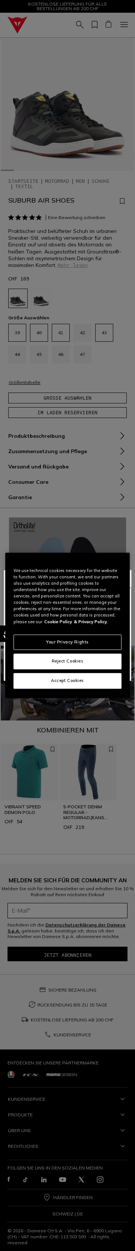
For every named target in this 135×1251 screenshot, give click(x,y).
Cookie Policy (58, 621)
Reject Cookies (68, 661)
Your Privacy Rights (67, 642)
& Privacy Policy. (91, 621)
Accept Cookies (67, 680)
